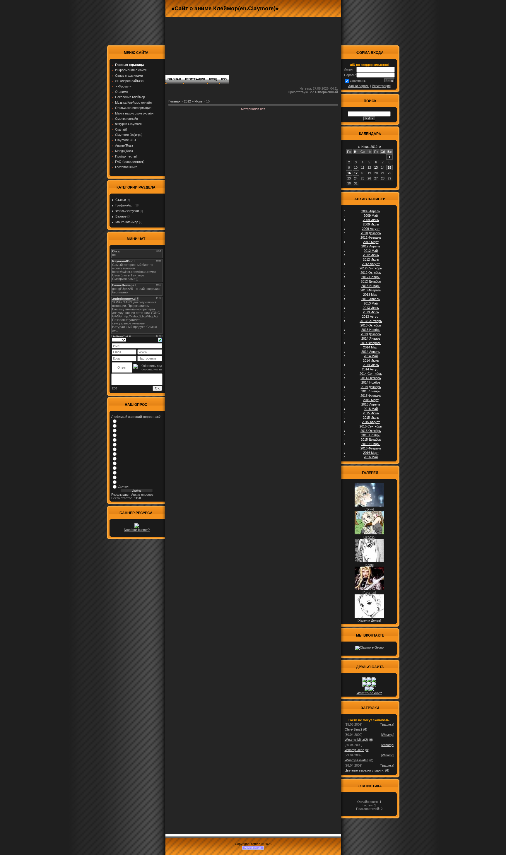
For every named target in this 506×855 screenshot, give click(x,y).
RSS (224, 79)
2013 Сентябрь (371, 321)
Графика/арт (124, 205)
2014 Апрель (370, 351)
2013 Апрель (370, 299)
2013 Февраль (370, 290)
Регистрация (195, 79)
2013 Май (371, 303)
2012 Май (371, 250)
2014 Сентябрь (371, 373)
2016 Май (371, 457)
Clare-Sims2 (353, 729)
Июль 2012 (369, 146)
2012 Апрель (370, 246)
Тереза (369, 537)
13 (376, 167)
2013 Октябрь (370, 325)
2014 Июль (371, 365)
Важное (120, 216)
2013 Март (371, 294)
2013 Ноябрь (370, 329)
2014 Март (371, 347)
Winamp (387, 734)
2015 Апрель (370, 404)
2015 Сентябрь (371, 426)
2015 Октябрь (370, 430)
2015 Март (371, 400)
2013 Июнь (371, 307)
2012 (187, 101)
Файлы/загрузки (127, 211)
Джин (369, 509)
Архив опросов (142, 494)
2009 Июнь (371, 220)
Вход (213, 79)
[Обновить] (160, 339)
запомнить (358, 80)
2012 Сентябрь (371, 268)
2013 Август (371, 316)
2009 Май (371, 215)
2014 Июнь (371, 360)
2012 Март (371, 242)
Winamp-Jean (354, 750)
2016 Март (371, 452)
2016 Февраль (370, 448)
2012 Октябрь (370, 272)
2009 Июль (371, 224)
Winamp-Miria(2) (356, 739)
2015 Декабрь (371, 439)
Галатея (369, 592)
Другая (123, 486)
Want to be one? (369, 693)
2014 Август (371, 369)
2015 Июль (371, 417)
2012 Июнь (371, 255)
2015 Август (371, 422)
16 (349, 173)
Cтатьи (120, 199)
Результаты (120, 494)
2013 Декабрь (371, 334)
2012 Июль (371, 259)
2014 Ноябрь (370, 382)
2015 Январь (370, 391)
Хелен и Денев (369, 620)
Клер (369, 565)
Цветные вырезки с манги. (364, 770)
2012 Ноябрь (370, 277)
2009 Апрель (370, 211)
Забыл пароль (358, 86)
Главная (174, 79)
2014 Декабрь (371, 387)
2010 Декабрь (371, 233)
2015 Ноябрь (370, 435)
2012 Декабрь (371, 281)
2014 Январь (370, 338)
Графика (387, 724)
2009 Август (371, 228)
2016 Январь (370, 444)
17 (356, 173)
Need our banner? (137, 529)
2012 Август (371, 264)
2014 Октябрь (370, 378)
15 (389, 167)
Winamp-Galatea (356, 760)
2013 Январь (370, 286)
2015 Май (371, 409)
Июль (198, 101)
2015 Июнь (371, 413)
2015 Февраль (370, 395)
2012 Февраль (370, 237)
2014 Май (371, 356)
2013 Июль (371, 312)
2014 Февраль (370, 343)
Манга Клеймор (126, 222)
